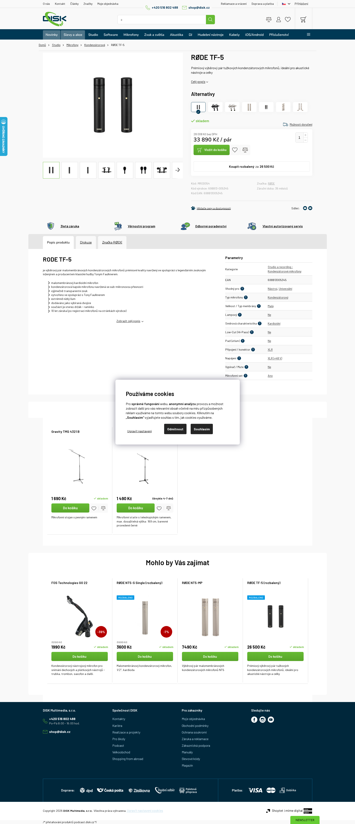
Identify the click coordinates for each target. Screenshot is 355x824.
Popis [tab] (51, 242)
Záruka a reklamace (195, 739)
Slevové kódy (191, 759)
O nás (46, 3)
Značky (88, 3)
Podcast (118, 745)
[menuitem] (51, 35)
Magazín (187, 765)
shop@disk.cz (199, 7)
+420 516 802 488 (165, 7)
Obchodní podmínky (195, 725)
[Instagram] (262, 720)
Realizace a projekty (126, 732)
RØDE (271, 183)
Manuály (187, 752)
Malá (271, 306)
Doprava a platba (263, 3)
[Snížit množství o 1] (305, 140)
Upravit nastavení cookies (145, 810)
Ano (270, 375)
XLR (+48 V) (275, 358)
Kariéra (117, 725)
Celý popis (198, 81)
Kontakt (60, 3)
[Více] (306, 34)
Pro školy (118, 739)
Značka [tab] (112, 242)
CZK (285, 4)
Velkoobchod (121, 752)
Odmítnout (175, 429)
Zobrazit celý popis (128, 321)
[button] (79, 664)
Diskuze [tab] (86, 242)
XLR (270, 349)
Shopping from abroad (127, 759)
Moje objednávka (107, 3)
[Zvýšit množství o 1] (305, 135)
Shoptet (277, 810)
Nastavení (139, 431)
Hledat (210, 19)
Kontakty (118, 719)
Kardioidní (274, 323)
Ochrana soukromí (194, 732)
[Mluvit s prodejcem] (310, 208)
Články (74, 3)
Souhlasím (202, 429)
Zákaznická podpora (196, 745)
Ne (269, 314)
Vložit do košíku (215, 150)
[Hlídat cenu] (211, 208)
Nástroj (272, 288)
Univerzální (285, 288)
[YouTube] (271, 720)
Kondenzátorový (278, 297)
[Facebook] (254, 720)
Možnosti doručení (301, 124)
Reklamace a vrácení (234, 3)
